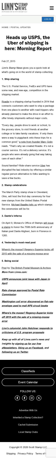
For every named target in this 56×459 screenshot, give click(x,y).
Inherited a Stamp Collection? (28, 417)
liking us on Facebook (30, 347)
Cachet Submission (28, 425)
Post (4, 268)
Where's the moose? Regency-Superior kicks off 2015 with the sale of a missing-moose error (27, 317)
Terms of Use (42, 453)
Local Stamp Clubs (28, 432)
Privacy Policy (25, 453)
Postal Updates (21, 27)
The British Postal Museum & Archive (31, 268)
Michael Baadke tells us (24, 204)
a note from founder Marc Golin (36, 142)
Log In (47, 19)
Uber (42, 165)
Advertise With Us (28, 410)
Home (5, 27)
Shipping (11, 453)
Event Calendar (28, 382)
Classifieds (28, 371)
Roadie (5, 101)
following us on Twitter (15, 352)
